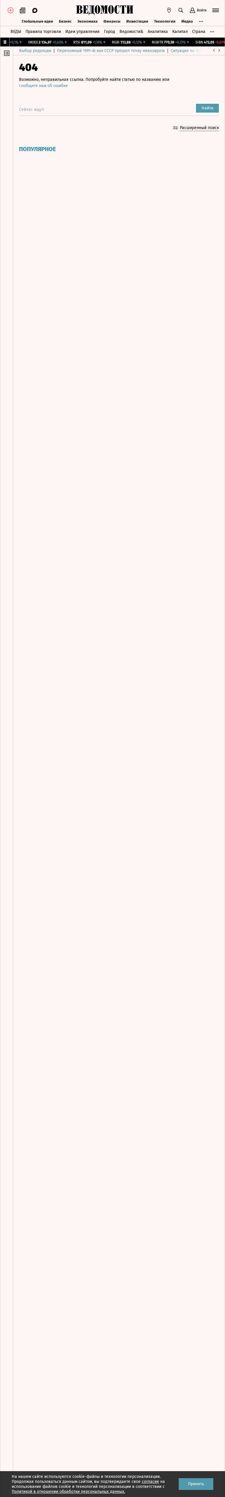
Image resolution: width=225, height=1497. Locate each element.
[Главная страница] (105, 10)
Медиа (187, 21)
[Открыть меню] (215, 10)
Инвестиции (137, 21)
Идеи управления (82, 31)
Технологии (164, 21)
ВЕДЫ (16, 31)
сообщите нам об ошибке (43, 85)
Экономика (87, 21)
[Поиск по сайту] (181, 10)
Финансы (111, 21)
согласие (150, 1481)
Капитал (180, 31)
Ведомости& (131, 31)
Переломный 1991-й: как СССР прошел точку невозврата (111, 50)
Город (109, 31)
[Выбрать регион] (169, 10)
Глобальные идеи (37, 21)
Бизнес (65, 21)
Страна (198, 31)
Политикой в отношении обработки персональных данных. (68, 1491)
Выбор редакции (35, 50)
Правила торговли (43, 31)
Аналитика (158, 31)
